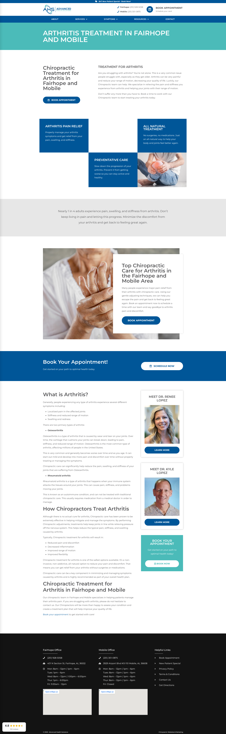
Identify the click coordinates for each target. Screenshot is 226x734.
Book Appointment (169, 7)
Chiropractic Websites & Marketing (171, 732)
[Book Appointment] (150, 9)
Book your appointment (55, 614)
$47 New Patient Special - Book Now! (115, 1)
